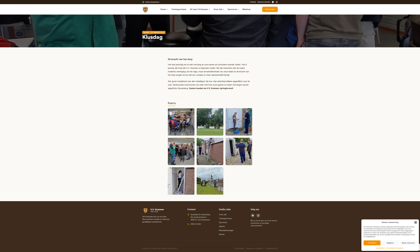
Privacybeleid (239, 248)
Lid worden (270, 9)
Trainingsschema (178, 9)
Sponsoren (232, 9)
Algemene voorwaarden (254, 248)
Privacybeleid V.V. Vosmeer (394, 248)
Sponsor (264, 2)
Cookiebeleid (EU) (271, 248)
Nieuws (222, 234)
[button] (416, 222)
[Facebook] (273, 2)
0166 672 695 (196, 224)
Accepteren (372, 243)
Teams (163, 9)
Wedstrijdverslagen (226, 230)
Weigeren (390, 243)
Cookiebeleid (380, 248)
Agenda (222, 226)
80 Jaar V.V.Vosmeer (199, 9)
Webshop (246, 9)
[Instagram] (277, 2)
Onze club (218, 9)
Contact (253, 2)
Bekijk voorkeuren (408, 243)
